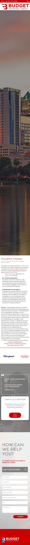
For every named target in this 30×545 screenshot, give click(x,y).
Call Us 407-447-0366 (9, 1)
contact (19, 335)
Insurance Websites (7, 340)
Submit (21, 517)
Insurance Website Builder (15, 342)
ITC (22, 345)
